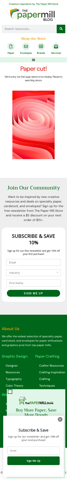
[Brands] (41, 46)
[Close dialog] (60, 419)
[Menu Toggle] (33, 59)
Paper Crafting (47, 356)
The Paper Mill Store (47, 3)
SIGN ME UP (33, 293)
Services (56, 52)
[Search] (61, 29)
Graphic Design (14, 356)
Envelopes (26, 52)
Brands (41, 52)
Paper (11, 52)
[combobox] (32, 272)
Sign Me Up (34, 461)
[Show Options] (57, 272)
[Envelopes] (26, 46)
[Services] (56, 46)
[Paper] (11, 46)
